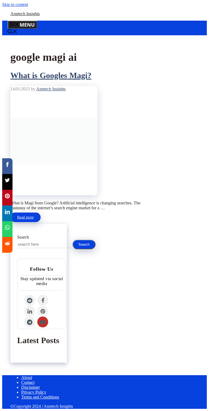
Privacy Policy (33, 392)
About (26, 377)
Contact (28, 382)
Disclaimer (30, 387)
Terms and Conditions (40, 397)
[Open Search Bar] (12, 32)
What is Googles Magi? (50, 75)
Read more (25, 217)
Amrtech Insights (25, 13)
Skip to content (15, 4)
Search (23, 237)
